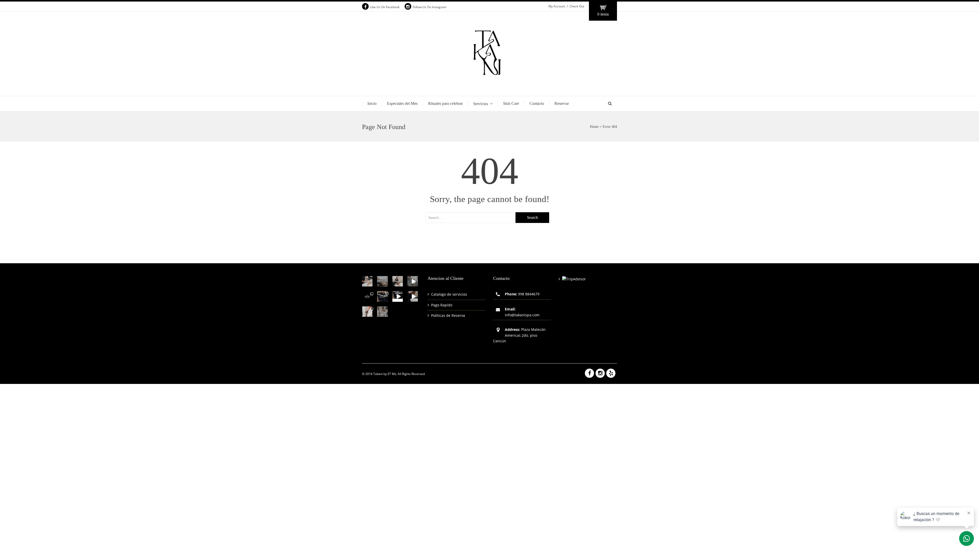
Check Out (577, 6)
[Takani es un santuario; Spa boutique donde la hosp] (412, 296)
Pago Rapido (441, 305)
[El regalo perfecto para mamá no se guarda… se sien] (382, 296)
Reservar (562, 103)
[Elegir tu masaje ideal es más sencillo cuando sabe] (367, 296)
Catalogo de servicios (449, 294)
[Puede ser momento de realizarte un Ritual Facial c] (367, 281)
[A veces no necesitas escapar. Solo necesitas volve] (412, 281)
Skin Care (511, 103)
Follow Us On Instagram (429, 7)
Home (594, 127)
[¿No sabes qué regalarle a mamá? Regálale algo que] (397, 296)
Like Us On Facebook (385, 7)
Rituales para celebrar (445, 103)
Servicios (480, 104)
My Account (556, 6)
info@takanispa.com (522, 314)
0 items (603, 14)
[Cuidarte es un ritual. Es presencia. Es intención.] (367, 311)
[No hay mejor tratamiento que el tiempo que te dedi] (397, 281)
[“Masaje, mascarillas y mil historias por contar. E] (382, 311)
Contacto (537, 103)
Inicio (372, 103)
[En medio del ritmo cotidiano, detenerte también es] (382, 281)
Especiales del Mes (402, 103)
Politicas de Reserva (448, 315)
